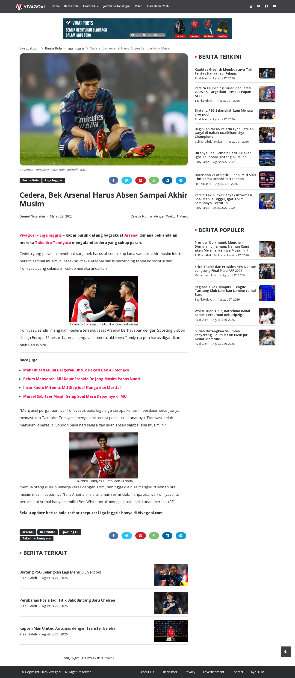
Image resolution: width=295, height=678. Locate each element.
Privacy (190, 672)
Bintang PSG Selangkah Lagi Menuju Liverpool (60, 571)
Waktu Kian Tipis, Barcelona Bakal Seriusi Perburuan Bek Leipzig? (222, 313)
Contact (237, 672)
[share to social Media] (113, 180)
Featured (89, 6)
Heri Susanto (203, 184)
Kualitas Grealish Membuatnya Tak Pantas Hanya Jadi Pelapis (223, 71)
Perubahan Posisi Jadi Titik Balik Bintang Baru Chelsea (67, 600)
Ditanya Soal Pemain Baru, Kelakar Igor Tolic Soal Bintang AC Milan (223, 155)
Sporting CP (70, 532)
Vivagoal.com (29, 48)
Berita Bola (71, 6)
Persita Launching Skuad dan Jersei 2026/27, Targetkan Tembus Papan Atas (223, 92)
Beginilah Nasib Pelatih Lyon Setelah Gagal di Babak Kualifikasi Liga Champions (224, 133)
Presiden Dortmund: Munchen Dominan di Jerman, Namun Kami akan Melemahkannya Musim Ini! (222, 246)
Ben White (47, 532)
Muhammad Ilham (206, 276)
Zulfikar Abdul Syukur (208, 142)
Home (56, 6)
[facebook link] (266, 6)
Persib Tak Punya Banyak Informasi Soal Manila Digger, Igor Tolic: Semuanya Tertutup (223, 199)
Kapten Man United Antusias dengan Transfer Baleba (67, 628)
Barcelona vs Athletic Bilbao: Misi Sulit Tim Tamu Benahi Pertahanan (225, 177)
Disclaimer (169, 672)
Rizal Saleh (28, 577)
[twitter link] (258, 6)
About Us (147, 672)
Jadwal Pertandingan (116, 6)
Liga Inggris (75, 48)
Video (138, 6)
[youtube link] (274, 6)
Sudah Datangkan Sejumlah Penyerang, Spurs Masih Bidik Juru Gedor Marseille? (222, 335)
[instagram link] (251, 6)
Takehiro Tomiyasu (53, 242)
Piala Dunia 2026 (158, 6)
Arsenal (131, 235)
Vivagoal (28, 235)
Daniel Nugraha (33, 216)
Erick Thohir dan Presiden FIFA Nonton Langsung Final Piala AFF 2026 (225, 269)
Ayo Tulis (257, 672)
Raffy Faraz (202, 162)
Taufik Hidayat (204, 101)
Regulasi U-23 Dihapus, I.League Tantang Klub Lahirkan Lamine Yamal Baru (225, 291)
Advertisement (213, 672)
